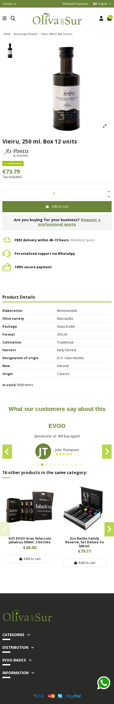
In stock (9, 385)
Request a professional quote (69, 222)
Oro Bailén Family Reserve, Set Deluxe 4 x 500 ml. (84, 542)
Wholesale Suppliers (75, 4)
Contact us (9, 4)
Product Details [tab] (18, 297)
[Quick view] (29, 532)
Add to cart (60, 206)
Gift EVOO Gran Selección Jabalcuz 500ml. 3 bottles (29, 540)
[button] (34, 465)
